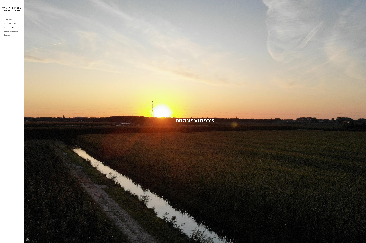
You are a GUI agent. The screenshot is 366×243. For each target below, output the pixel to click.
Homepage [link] (8, 19)
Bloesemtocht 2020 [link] (11, 31)
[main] (195, 121)
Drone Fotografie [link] (10, 23)
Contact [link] (7, 35)
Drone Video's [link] (9, 27)
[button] (363, 2)
